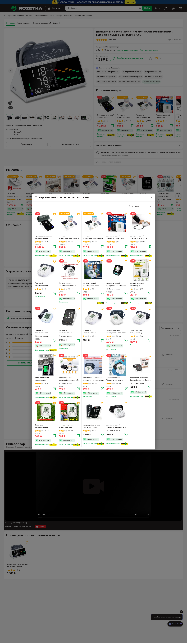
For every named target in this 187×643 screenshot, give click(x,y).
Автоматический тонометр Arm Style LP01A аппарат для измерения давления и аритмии (139, 237)
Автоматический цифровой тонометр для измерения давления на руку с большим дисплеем (116, 284)
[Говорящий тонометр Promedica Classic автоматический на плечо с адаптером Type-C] (93, 412)
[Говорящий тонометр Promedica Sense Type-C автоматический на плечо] (141, 365)
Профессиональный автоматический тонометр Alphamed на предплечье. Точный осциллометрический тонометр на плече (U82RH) (44, 237)
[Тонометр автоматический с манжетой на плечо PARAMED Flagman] (69, 318)
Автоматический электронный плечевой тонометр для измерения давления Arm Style (116, 332)
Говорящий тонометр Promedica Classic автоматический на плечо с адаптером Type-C (93, 426)
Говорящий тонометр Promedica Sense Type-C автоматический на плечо (141, 379)
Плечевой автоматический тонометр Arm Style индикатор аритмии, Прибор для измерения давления (44, 284)
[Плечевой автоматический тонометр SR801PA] (46, 318)
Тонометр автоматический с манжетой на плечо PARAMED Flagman (67, 332)
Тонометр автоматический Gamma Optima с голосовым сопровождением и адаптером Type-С (69, 237)
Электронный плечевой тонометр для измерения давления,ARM (93, 379)
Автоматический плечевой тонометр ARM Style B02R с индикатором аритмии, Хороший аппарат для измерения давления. (69, 379)
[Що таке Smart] (53, 255)
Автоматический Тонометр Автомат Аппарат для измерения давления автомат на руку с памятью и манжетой (116, 379)
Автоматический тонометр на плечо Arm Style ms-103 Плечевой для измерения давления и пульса (116, 426)
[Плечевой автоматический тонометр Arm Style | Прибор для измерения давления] (93, 318)
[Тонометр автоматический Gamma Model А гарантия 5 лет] (93, 223)
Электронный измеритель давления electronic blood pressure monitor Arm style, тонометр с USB (140, 332)
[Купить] (54, 246)
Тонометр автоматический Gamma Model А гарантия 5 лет (93, 237)
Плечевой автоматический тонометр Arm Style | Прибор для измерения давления (92, 332)
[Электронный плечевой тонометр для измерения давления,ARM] (93, 365)
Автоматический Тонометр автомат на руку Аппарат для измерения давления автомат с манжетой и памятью (68, 284)
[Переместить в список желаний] (54, 214)
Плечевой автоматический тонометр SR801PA (43, 332)
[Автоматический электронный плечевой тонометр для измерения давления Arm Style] (117, 318)
